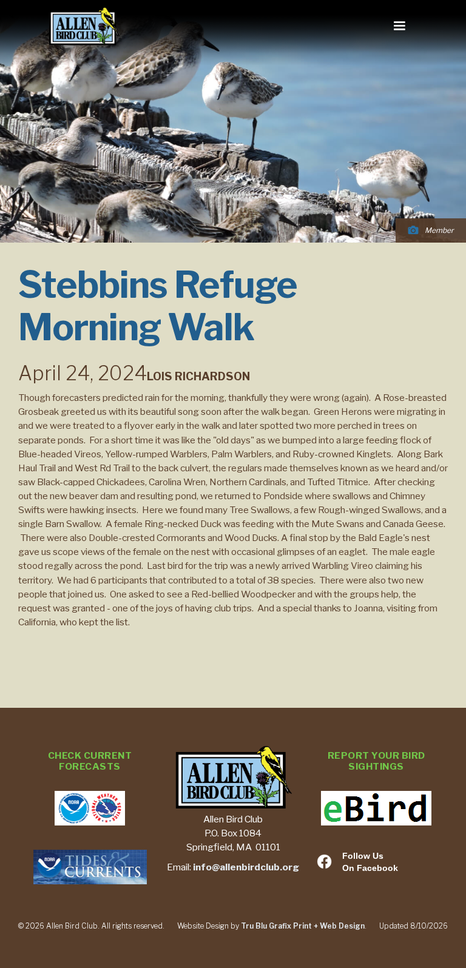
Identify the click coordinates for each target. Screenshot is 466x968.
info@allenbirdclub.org (246, 867)
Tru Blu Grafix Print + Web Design (303, 925)
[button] (399, 26)
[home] (84, 26)
